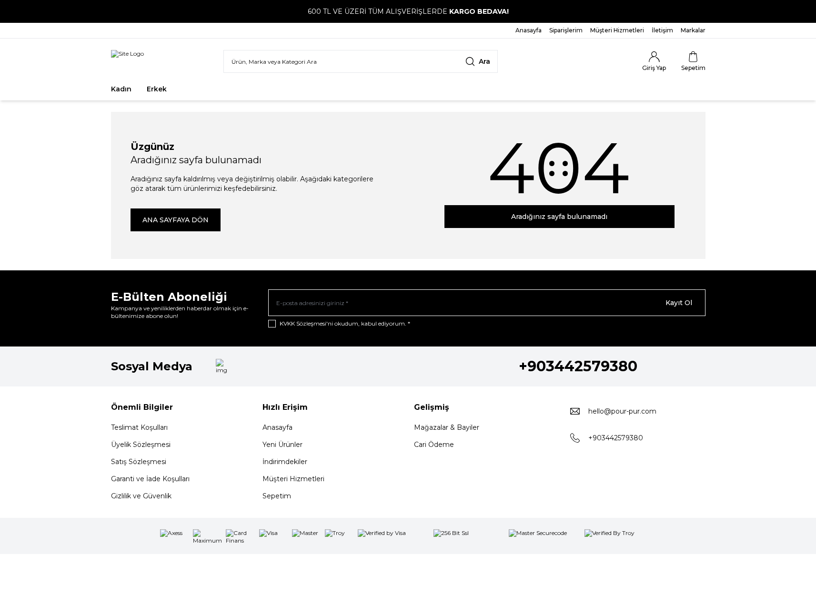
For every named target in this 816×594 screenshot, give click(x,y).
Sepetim (276, 496)
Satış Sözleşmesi (138, 461)
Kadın (121, 89)
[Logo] (127, 61)
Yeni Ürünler (282, 444)
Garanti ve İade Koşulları (150, 479)
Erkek (157, 89)
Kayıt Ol (678, 302)
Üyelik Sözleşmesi (141, 444)
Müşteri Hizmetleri (293, 479)
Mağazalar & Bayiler (446, 427)
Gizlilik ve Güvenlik (141, 496)
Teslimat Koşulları (139, 427)
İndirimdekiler (284, 461)
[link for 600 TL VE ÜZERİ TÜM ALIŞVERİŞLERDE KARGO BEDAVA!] (408, 11)
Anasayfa (277, 427)
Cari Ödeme (434, 444)
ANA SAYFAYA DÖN (175, 220)
